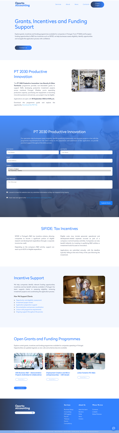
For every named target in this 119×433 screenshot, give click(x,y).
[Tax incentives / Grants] (59, 170)
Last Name (63, 149)
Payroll (66, 416)
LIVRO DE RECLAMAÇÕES (32, 431)
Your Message (11, 179)
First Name (10, 149)
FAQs (80, 414)
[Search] (32, 413)
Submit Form (106, 203)
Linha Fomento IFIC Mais (86, 373)
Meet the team (83, 409)
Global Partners (97, 414)
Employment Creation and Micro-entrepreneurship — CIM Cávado (58, 374)
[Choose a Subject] (59, 169)
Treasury (66, 419)
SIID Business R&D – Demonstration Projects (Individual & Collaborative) (28, 374)
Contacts (86, 4)
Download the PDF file (29, 105)
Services (58, 4)
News (76, 4)
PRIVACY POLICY (19, 431)
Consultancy (68, 423)
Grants (66, 421)
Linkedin (95, 412)
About (68, 4)
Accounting (67, 412)
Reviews (81, 412)
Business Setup (68, 409)
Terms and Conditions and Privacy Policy (39, 198)
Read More (21, 379)
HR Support (67, 414)
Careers (81, 419)
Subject (9, 165)
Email (8, 157)
